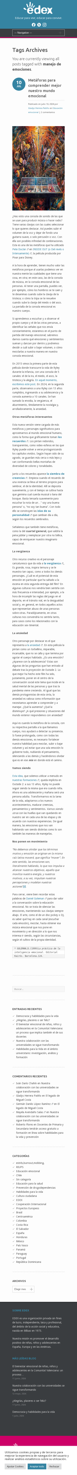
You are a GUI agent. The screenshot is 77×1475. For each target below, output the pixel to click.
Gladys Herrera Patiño (38, 108)
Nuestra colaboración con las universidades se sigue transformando (37, 1087)
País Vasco (22, 1245)
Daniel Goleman (35, 898)
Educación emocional (28, 1171)
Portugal (21, 1257)
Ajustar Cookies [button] (15, 1466)
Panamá (20, 1249)
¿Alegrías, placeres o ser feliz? (33, 1020)
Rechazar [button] (54, 1466)
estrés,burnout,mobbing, (30, 1162)
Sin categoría (23, 1179)
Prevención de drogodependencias (36, 1187)
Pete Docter (19, 249)
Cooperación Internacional (31, 1204)
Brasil (19, 1212)
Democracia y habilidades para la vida (37, 1016)
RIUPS (20, 1167)
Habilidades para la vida (29, 1191)
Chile (19, 1175)
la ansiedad (33, 645)
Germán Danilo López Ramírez (33, 1103)
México (20, 1241)
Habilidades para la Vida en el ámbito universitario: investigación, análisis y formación (37, 1053)
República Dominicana (28, 1261)
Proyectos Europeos (27, 1208)
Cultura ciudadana (26, 1195)
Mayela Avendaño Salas (29, 1112)
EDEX (19, 1200)
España (20, 1233)
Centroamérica (24, 1216)
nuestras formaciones (24, 780)
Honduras (21, 1237)
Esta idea (17, 775)
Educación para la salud (29, 1183)
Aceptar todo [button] (37, 1466)
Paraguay (21, 1253)
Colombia (21, 1220)
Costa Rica (22, 1224)
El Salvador (22, 1228)
